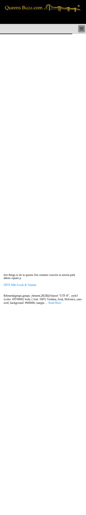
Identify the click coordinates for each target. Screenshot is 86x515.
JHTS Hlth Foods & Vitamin (20, 285)
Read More (54, 303)
